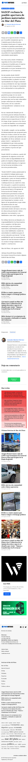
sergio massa (3, 746)
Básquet (18, 722)
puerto (15, 744)
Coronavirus (15, 725)
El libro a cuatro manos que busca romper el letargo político (13, 293)
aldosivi (3, 722)
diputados (10, 727)
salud (19, 744)
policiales (4, 744)
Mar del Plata (5, 8)
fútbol (11, 732)
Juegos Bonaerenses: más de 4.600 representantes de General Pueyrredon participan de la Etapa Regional (13, 273)
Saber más (7, 593)
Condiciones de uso (5, 653)
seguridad (24, 744)
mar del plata (11, 738)
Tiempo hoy (17, 746)
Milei (20, 739)
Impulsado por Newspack (7, 759)
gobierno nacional (18, 732)
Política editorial (5, 651)
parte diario (16, 741)
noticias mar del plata (7, 741)
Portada (12, 8)
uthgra (8, 748)
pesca (20, 741)
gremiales (3, 733)
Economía (3, 678)
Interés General (5, 668)
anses (6, 722)
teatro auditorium (10, 746)
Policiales (3, 673)
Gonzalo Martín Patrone (14, 24)
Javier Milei (24, 736)
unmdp (5, 748)
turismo (22, 746)
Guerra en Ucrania (9, 733)
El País (3, 671)
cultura (22, 725)
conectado (14, 370)
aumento (14, 722)
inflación (3, 736)
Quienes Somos (4, 649)
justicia (2, 739)
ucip (2, 748)
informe (7, 736)
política (10, 744)
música (23, 739)
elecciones (18, 729)
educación (12, 729)
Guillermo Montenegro (18, 733)
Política (3, 681)
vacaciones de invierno (14, 748)
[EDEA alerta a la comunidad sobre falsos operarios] (10, 474)
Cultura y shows (5, 686)
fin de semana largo (5, 732)
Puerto (3, 683)
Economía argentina (5, 729)
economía (18, 727)
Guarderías (12, 332)
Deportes (3, 676)
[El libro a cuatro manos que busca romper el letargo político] (10, 502)
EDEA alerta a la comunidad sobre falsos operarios (11, 284)
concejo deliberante (5, 725)
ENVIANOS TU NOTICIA (14, 379)
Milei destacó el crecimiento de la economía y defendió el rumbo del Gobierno (13, 318)
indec (24, 733)
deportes (4, 727)
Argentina (10, 722)
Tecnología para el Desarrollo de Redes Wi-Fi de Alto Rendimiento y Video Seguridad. (13, 588)
